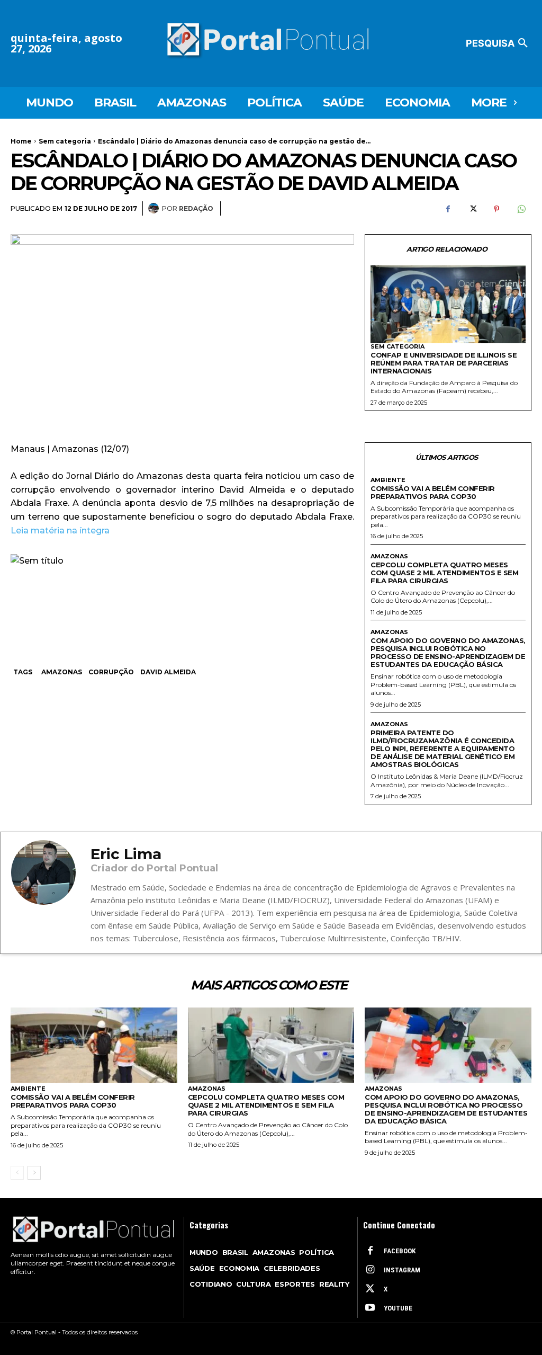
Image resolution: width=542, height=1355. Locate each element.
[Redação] (155, 208)
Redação (196, 208)
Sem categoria (65, 141)
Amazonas (61, 672)
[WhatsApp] (520, 208)
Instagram (402, 1270)
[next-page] (34, 1173)
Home (21, 141)
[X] (472, 208)
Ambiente (388, 480)
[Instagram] (370, 1270)
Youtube (398, 1308)
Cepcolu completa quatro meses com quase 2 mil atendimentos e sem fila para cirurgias (444, 572)
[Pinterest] (496, 208)
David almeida (168, 672)
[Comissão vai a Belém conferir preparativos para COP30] (94, 1045)
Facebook (399, 1251)
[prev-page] (17, 1173)
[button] (498, 43)
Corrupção (111, 672)
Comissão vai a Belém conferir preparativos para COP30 (433, 492)
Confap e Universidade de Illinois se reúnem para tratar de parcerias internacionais (444, 363)
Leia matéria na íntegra (61, 530)
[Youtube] (370, 1308)
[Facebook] (447, 208)
